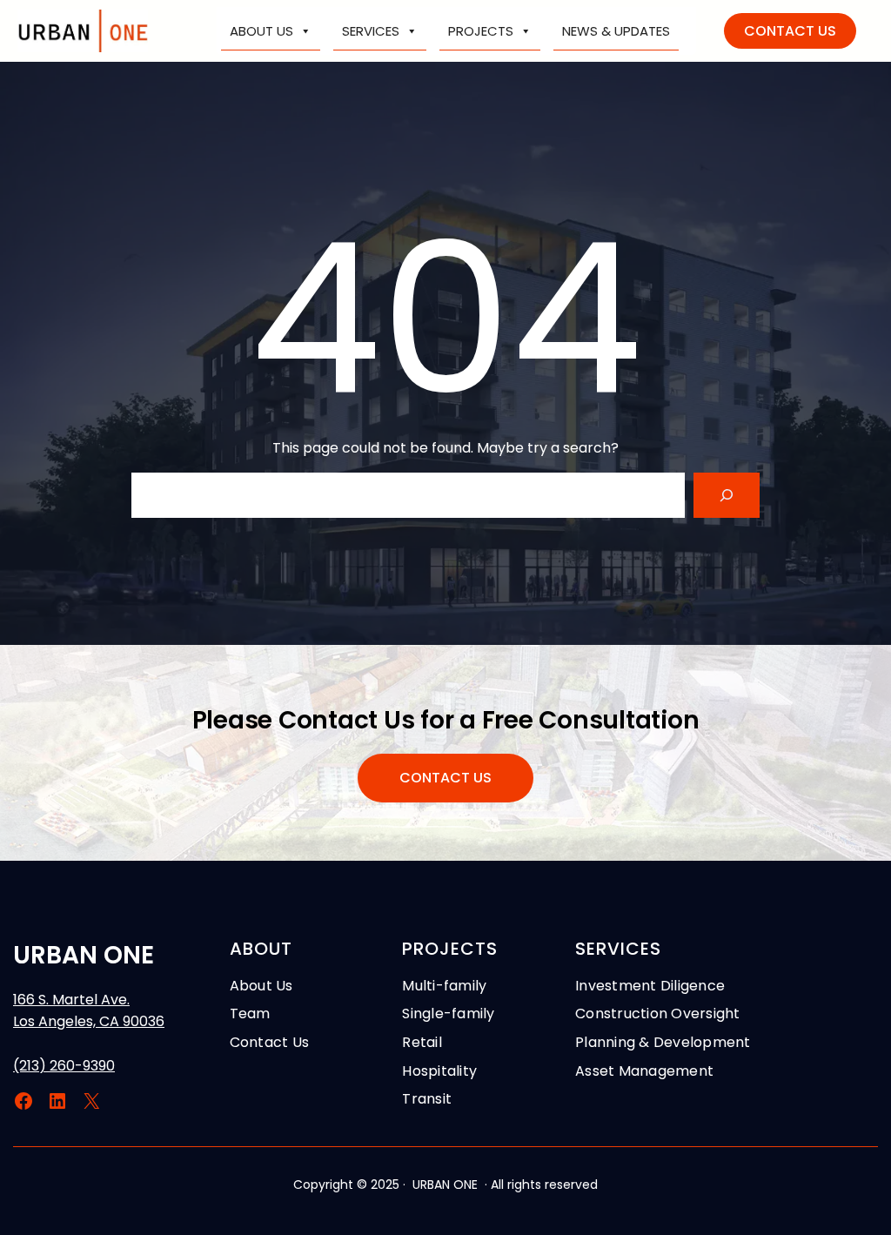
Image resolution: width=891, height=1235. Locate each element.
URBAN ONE (83, 955)
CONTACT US (790, 31)
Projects (480, 31)
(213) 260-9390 (64, 1066)
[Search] (726, 495)
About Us (261, 31)
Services (370, 31)
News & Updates (616, 31)
